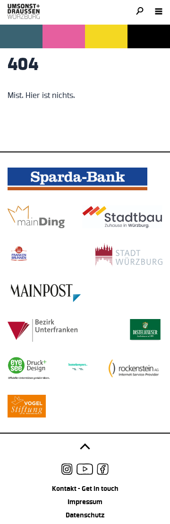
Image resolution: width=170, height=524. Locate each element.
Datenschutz (85, 515)
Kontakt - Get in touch (85, 489)
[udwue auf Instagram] (67, 469)
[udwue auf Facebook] (103, 469)
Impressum (85, 502)
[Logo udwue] (24, 11)
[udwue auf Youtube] (84, 469)
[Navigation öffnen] (158, 11)
